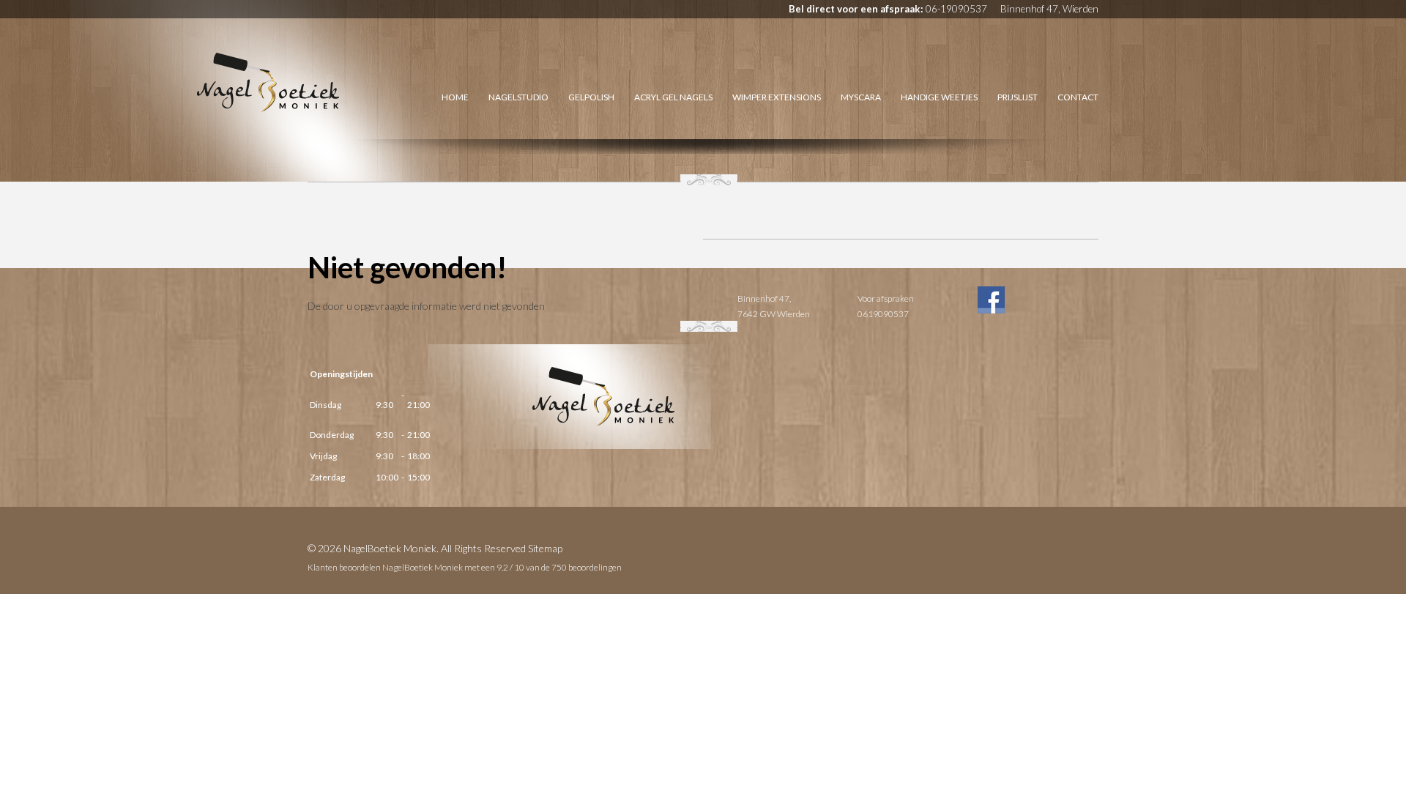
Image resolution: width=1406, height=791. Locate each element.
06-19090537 (956, 9)
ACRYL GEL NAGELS (673, 97)
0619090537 (883, 313)
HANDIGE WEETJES (939, 97)
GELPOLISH (591, 97)
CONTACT (1077, 97)
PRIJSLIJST (1017, 97)
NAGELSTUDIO (518, 97)
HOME (455, 97)
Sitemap (545, 548)
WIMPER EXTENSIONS (776, 97)
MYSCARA (861, 97)
